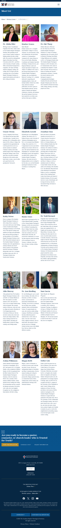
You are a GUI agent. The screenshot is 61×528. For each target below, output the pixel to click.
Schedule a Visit (26, 444)
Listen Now (30, 486)
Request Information (41, 444)
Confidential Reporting (40, 514)
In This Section (22, 19)
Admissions (30, 473)
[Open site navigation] (59, 5)
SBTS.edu (3, 0)
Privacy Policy (24, 524)
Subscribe (35, 493)
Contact (30, 469)
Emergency (20, 514)
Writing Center (11, 19)
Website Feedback (35, 524)
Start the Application (10, 444)
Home (3, 19)
